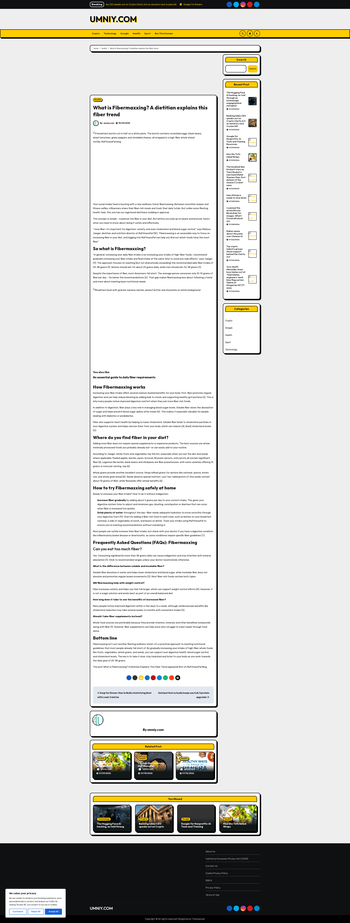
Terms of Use (212, 895)
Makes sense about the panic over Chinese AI (234, 234)
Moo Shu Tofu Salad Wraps (107, 765)
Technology (110, 33)
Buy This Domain (164, 33)
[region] (35, 903)
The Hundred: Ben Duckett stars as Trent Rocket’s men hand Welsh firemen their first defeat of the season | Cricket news (236, 175)
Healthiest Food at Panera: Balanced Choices (191, 766)
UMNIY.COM (113, 19)
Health (136, 33)
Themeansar (198, 919)
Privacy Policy (213, 887)
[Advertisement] (153, 75)
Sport (147, 33)
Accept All (53, 911)
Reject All (35, 911)
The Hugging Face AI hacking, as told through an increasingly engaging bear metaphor (235, 99)
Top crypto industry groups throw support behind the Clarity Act (235, 251)
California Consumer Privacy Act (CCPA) (227, 858)
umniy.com (108, 123)
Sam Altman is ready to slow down (236, 196)
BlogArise (183, 919)
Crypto (96, 33)
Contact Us (212, 866)
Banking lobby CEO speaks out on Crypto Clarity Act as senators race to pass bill (236, 121)
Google (124, 33)
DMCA (209, 880)
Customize (18, 911)
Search (241, 59)
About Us (210, 851)
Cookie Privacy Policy (217, 873)
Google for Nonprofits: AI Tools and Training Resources (235, 140)
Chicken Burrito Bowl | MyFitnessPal (151, 765)
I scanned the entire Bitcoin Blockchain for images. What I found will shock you (234, 214)
